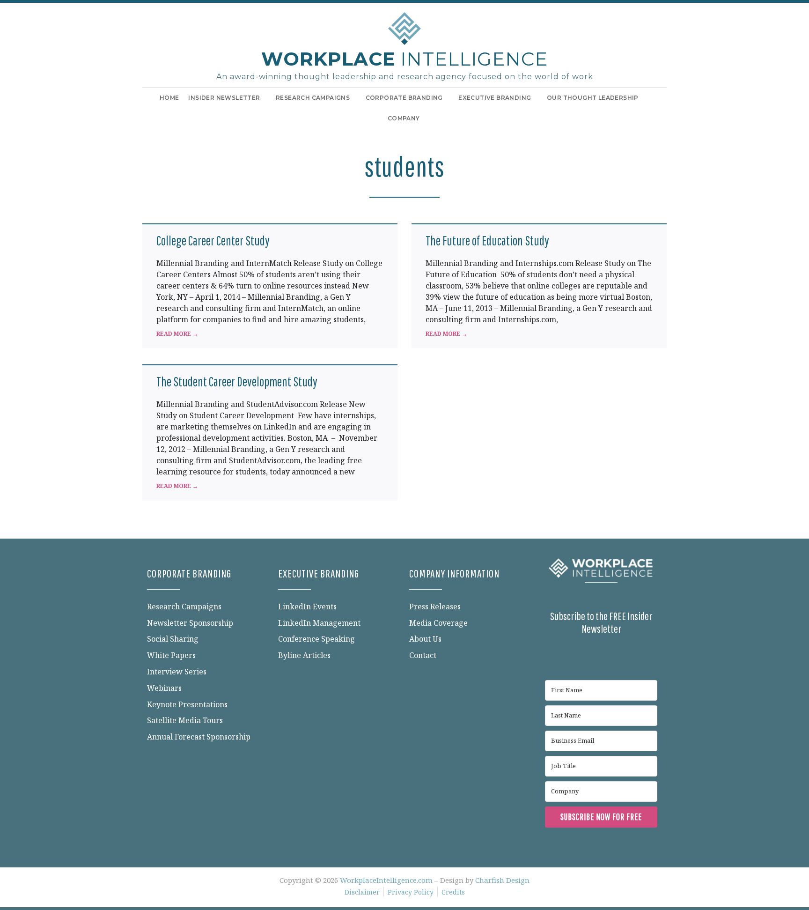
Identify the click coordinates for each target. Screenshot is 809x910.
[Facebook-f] (554, 595)
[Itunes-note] (648, 595)
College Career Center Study (213, 240)
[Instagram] (610, 595)
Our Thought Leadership (593, 97)
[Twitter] (591, 595)
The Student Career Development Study (236, 381)
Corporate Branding (404, 97)
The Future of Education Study (487, 240)
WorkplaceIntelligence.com (386, 880)
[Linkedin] (573, 595)
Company (404, 118)
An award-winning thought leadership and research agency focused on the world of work (404, 76)
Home (169, 97)
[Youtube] (629, 595)
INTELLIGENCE (404, 58)
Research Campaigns (313, 97)
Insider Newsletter (224, 97)
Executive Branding (494, 97)
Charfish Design (502, 880)
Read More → (177, 334)
